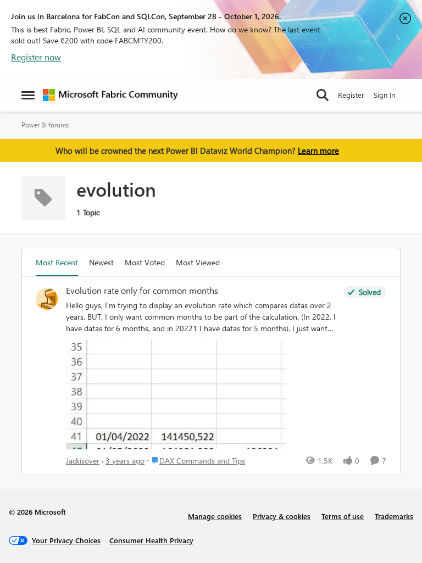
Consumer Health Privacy (151, 540)
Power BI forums (45, 125)
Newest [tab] (101, 262)
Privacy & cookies (281, 516)
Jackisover (82, 460)
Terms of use (342, 516)
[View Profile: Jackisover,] (47, 299)
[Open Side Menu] (28, 95)
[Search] (322, 95)
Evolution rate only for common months (142, 290)
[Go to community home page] (110, 95)
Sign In (384, 94)
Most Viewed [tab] (198, 262)
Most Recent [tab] (57, 262)
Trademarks (394, 516)
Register (351, 94)
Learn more (318, 150)
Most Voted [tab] (145, 262)
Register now (36, 57)
